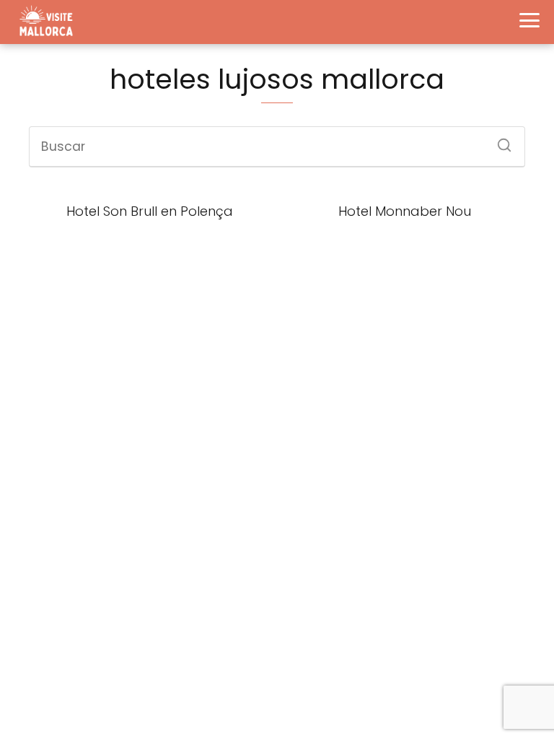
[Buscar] (499, 140)
